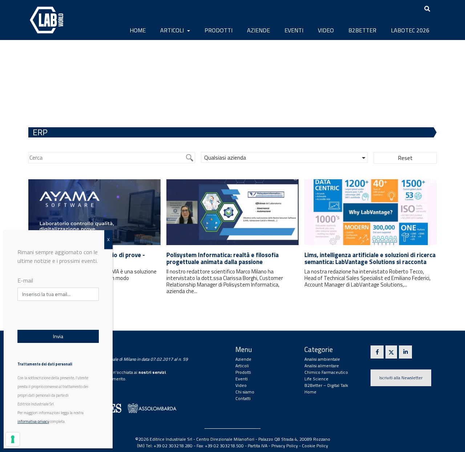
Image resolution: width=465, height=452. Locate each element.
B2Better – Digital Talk (326, 385)
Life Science (316, 378)
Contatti (243, 398)
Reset (405, 157)
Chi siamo (244, 391)
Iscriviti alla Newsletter (400, 377)
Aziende (258, 30)
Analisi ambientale (322, 359)
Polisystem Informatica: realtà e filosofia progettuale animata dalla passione (222, 258)
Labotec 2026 (410, 30)
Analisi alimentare (321, 365)
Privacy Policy (284, 445)
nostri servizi (152, 372)
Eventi (293, 30)
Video (326, 30)
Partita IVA (257, 445)
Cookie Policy (315, 445)
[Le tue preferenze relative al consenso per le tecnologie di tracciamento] (13, 439)
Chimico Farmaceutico (326, 372)
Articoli (172, 30)
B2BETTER (362, 30)
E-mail (25, 280)
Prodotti (218, 30)
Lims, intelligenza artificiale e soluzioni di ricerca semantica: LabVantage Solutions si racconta (370, 258)
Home (138, 30)
